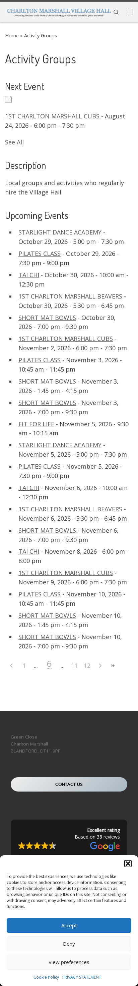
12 (87, 665)
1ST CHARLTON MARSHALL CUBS (52, 116)
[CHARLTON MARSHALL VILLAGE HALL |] (59, 11)
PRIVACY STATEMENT (81, 977)
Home (12, 35)
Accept (69, 925)
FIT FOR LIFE (36, 424)
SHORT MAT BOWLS (47, 318)
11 (74, 665)
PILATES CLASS (39, 254)
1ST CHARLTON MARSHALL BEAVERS (70, 296)
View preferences (69, 962)
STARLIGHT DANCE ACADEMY (59, 232)
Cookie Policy (46, 977)
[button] (128, 863)
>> (112, 665)
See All (14, 142)
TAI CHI (28, 275)
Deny (69, 943)
